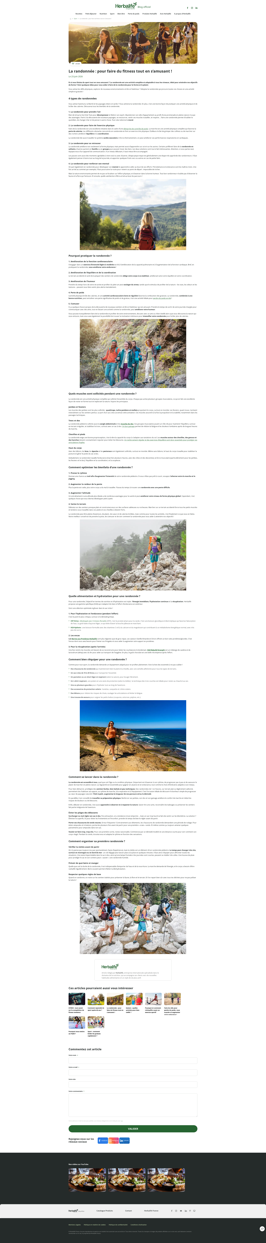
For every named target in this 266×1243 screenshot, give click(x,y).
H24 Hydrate (76, 627)
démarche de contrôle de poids (135, 129)
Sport (112, 14)
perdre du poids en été (162, 298)
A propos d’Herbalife (182, 14)
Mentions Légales (75, 1225)
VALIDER (133, 1128)
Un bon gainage (128, 426)
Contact (128, 1210)
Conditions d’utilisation (139, 1225)
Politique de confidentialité (118, 1225)
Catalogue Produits (105, 1210)
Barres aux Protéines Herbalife (84, 639)
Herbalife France (151, 1210)
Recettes (79, 14)
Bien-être (121, 14)
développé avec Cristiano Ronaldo (89, 621)
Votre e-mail (73, 1067)
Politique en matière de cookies (95, 1225)
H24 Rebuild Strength (156, 650)
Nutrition (103, 14)
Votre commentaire (76, 1091)
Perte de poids (133, 14)
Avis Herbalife (165, 14)
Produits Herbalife (149, 14)
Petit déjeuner (91, 14)
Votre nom (72, 1055)
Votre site (72, 1079)
